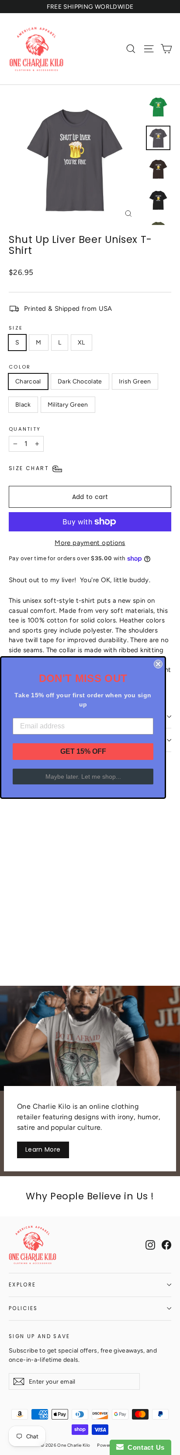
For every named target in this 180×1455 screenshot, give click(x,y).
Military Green (68, 404)
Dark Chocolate (80, 381)
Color (20, 366)
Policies (23, 1308)
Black (23, 404)
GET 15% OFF (83, 751)
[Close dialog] (158, 664)
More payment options (90, 543)
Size (16, 327)
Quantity (25, 429)
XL (81, 342)
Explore (22, 1284)
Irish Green (135, 381)
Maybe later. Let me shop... (83, 776)
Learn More (43, 1149)
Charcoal (28, 381)
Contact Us (144, 1447)
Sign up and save (39, 1336)
